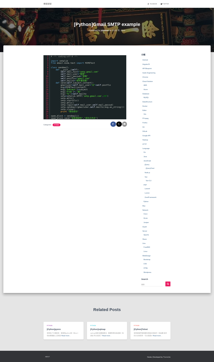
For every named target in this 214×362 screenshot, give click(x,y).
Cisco (145, 214)
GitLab (144, 131)
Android (145, 60)
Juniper (146, 222)
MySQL (146, 97)
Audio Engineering (148, 73)
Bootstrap (147, 259)
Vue (146, 177)
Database (145, 94)
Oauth (144, 227)
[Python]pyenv (54, 329)
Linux (145, 251)
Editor (144, 110)
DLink (146, 218)
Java (145, 156)
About (47, 357)
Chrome (145, 77)
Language (146, 148)
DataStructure (147, 102)
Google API (146, 135)
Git (143, 127)
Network (145, 210)
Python (56, 124)
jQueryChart (150, 168)
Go (145, 152)
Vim (145, 114)
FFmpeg (145, 118)
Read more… (66, 336)
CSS (145, 264)
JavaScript (147, 161)
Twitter (166, 4)
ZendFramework (150, 197)
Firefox (144, 123)
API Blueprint (147, 68)
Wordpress (147, 272)
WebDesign (146, 256)
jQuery (147, 164)
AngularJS (146, 64)
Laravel (147, 188)
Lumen (147, 193)
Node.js (147, 172)
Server (144, 231)
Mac (143, 206)
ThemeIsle (167, 357)
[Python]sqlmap (97, 329)
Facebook (153, 4)
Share (144, 239)
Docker (144, 106)
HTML (146, 268)
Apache (146, 235)
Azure (146, 89)
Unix (144, 243)
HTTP (144, 144)
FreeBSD (147, 247)
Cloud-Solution (147, 81)
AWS (145, 85)
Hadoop (145, 140)
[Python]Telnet (141, 329)
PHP (145, 185)
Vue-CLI (148, 180)
